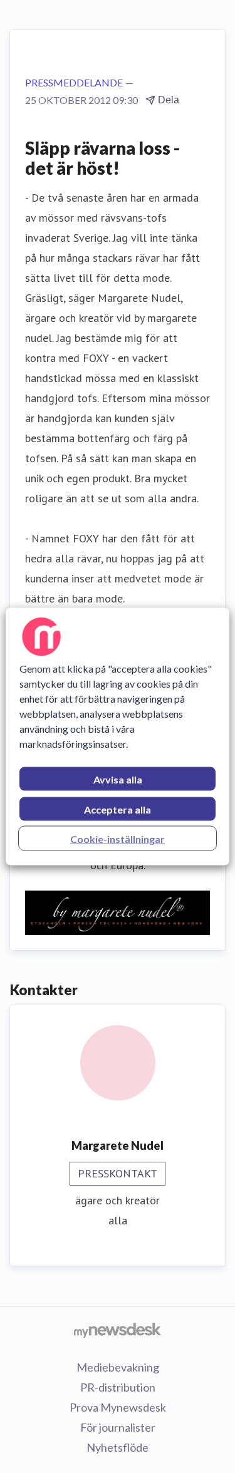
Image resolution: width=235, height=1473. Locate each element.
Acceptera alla (117, 809)
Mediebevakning (117, 1367)
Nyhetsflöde (117, 1447)
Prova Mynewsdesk (118, 1407)
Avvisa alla (117, 779)
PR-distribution (117, 1387)
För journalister (117, 1427)
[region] (117, 737)
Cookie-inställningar (117, 839)
